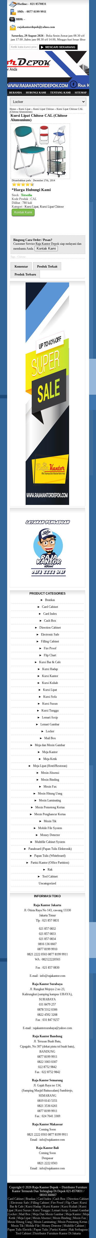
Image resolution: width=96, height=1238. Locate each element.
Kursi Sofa (50, 697)
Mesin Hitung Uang (50, 793)
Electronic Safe (50, 634)
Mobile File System (50, 828)
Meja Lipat (23, 1218)
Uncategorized (47, 883)
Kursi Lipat (24, 109)
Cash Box (50, 620)
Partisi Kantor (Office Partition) (50, 862)
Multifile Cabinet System (50, 842)
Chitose (21, 256)
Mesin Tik (50, 821)
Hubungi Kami (36, 92)
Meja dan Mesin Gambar (50, 745)
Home (13, 109)
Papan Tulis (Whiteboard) (50, 856)
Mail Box (50, 738)
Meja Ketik (50, 759)
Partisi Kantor (58, 1229)
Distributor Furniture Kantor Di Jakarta (57, 1233)
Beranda (15, 92)
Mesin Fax (50, 786)
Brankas (50, 600)
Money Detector (50, 835)
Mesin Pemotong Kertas (50, 807)
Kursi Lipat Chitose (43, 109)
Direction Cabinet (50, 627)
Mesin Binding (50, 779)
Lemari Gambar (49, 724)
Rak (50, 869)
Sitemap (81, 92)
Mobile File (33, 1226)
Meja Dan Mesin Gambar (48, 1214)
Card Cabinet (50, 607)
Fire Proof (50, 648)
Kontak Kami (23, 212)
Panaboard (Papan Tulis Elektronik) (50, 849)
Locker (50, 731)
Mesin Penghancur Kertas (50, 814)
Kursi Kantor (50, 676)
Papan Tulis (41, 1229)
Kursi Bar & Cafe (50, 662)
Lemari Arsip (50, 717)
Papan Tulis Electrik (19, 1229)
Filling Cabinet (50, 641)
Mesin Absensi (50, 773)
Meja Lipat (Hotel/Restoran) (50, 766)
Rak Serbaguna (78, 1229)
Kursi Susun (50, 703)
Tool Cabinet (50, 876)
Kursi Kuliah (50, 683)
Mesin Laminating (50, 800)
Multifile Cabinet (73, 1226)
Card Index (50, 614)
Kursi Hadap (50, 669)
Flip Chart (50, 655)
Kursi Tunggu (50, 710)
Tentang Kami (60, 92)
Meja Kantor (50, 752)
